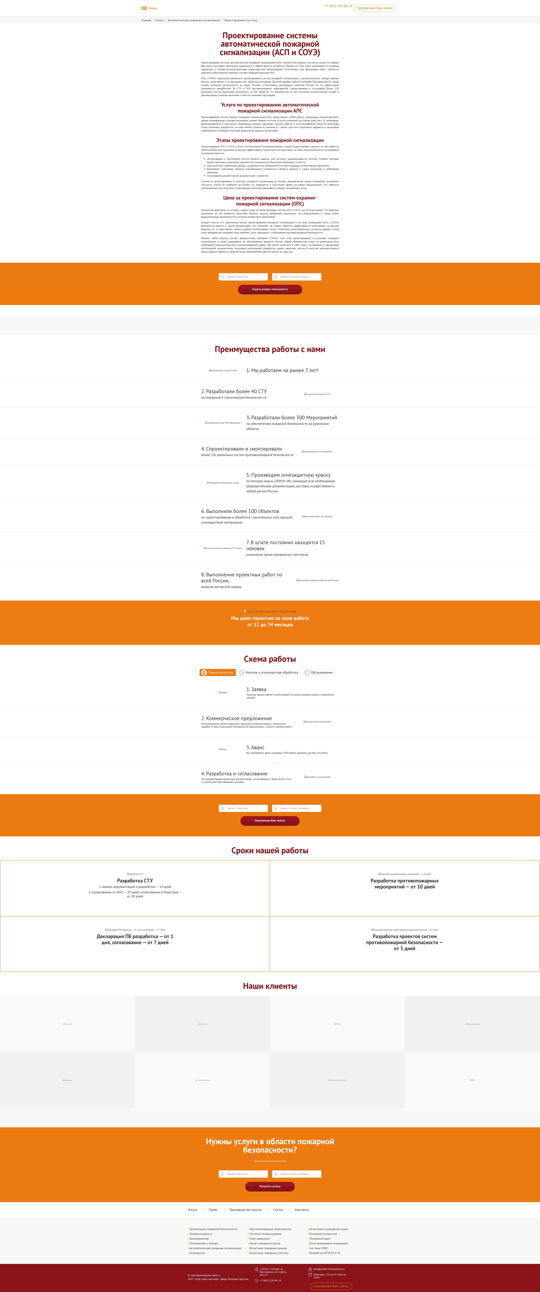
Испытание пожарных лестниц (268, 1253)
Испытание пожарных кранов (268, 1248)
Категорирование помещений (328, 1243)
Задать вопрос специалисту (270, 289)
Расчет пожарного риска (264, 1243)
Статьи (278, 1209)
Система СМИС (318, 1248)
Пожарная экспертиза (323, 1234)
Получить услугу (270, 1186)
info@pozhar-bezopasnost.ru (328, 1268)
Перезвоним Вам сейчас (375, 8)
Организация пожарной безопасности (213, 1229)
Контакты (302, 1209)
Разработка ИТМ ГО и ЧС (324, 1253)
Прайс (213, 1209)
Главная (146, 20)
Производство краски (245, 1209)
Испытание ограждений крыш (328, 1229)
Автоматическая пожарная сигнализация (194, 20)
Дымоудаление (199, 1238)
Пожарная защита (200, 1234)
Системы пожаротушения (265, 1234)
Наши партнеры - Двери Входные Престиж (224, 1279)
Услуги (159, 20)
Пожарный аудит (320, 1238)
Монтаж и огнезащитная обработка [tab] (272, 672)
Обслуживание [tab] (322, 672)
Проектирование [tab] (220, 672)
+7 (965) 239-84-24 (338, 6)
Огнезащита (197, 1253)
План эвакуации (259, 1238)
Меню (152, 8)
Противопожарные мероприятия (270, 1229)
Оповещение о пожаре (203, 1243)
